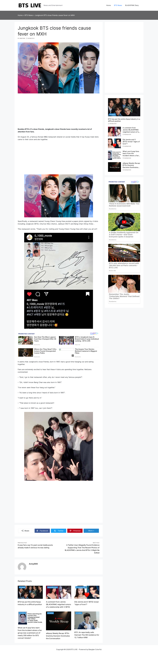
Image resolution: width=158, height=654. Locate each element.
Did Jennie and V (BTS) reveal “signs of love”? (131, 142)
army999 (33, 564)
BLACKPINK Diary (52, 587)
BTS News (22, 587)
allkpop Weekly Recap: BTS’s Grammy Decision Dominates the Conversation (58, 636)
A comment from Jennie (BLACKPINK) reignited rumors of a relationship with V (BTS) (58, 604)
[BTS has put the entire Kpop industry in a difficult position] (30, 592)
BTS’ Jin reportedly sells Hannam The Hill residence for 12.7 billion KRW (86, 635)
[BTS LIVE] (30, 5)
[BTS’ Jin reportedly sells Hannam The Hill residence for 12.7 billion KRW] (86, 620)
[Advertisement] (58, 112)
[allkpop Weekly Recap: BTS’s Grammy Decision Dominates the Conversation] (58, 621)
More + (93, 530)
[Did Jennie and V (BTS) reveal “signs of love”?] (86, 592)
